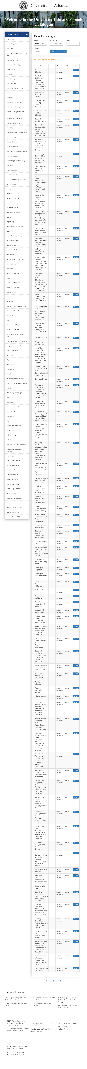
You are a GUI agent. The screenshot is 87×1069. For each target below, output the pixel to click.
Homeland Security (13, 330)
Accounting (10, 44)
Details (76, 70)
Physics (9, 421)
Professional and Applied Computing (14, 450)
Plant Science (11, 430)
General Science (11, 292)
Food (8, 278)
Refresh (62, 51)
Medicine (9, 388)
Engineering (10, 222)
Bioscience (10, 97)
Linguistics (10, 360)
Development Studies (13, 175)
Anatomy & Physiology (14, 65)
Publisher (53, 40)
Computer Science (12, 156)
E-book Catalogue (12, 34)
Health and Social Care (14, 311)
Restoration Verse (12, 479)
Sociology (10, 503)
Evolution (10, 269)
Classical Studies (12, 142)
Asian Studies (11, 39)
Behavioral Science (12, 83)
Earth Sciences (11, 184)
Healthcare (10, 315)
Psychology (10, 456)
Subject (36, 40)
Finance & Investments (14, 273)
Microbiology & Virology (14, 393)
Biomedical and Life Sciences (15, 88)
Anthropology (11, 69)
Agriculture (10, 48)
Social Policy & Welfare (14, 489)
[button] (40, 44)
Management (11, 369)
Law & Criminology (12, 350)
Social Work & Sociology (14, 498)
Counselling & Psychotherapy (16, 161)
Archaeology (10, 74)
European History (12, 264)
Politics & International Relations (17, 444)
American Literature (13, 60)
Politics (9, 440)
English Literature (12, 240)
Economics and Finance (14, 198)
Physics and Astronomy (14, 426)
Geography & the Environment (16, 306)
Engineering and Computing (15, 226)
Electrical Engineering (13, 212)
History (9, 320)
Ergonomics (10, 255)
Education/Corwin (12, 208)
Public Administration (13, 460)
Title (68, 40)
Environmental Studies (14, 250)
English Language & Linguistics (16, 236)
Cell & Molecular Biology (14, 118)
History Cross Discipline (14, 325)
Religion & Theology (13, 465)
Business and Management (15, 107)
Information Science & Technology (17, 341)
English (9, 231)
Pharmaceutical (11, 411)
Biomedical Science (12, 93)
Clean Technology (12, 147)
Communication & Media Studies (17, 151)
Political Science (11, 435)
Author (36, 48)
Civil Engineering (12, 137)
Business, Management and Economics (15, 113)
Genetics (9, 297)
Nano (8, 397)
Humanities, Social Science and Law (16, 335)
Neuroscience (11, 402)
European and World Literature (16, 259)
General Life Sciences (13, 283)
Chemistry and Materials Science (17, 133)
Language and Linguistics (14, 346)
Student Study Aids (13, 512)
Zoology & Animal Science (15, 517)
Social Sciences (11, 493)
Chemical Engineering (13, 123)
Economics (10, 193)
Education (10, 203)
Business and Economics (14, 102)
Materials (9, 374)
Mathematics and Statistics (15, 379)
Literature (10, 365)
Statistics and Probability (14, 507)
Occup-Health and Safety (14, 407)
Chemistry (10, 128)
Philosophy (10, 416)
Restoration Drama (13, 470)
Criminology (10, 165)
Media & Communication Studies (17, 383)
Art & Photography (12, 79)
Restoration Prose (12, 475)
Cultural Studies (12, 170)
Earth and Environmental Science (17, 179)
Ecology (9, 189)
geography (10, 301)
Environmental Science (14, 245)
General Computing (13, 287)
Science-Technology (13, 484)
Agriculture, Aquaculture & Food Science (17, 54)
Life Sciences (10, 355)
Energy (9, 217)
